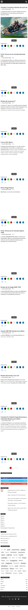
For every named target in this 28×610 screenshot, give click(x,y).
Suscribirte (24, 483)
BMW (2, 552)
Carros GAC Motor (7, 142)
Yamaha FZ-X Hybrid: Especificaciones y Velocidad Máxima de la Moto (14, 418)
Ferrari (13, 557)
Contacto (13, 606)
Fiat (16, 557)
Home (9, 606)
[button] (26, 1)
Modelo (23, 563)
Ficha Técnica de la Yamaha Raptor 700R (12, 232)
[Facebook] (9, 599)
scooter (7, 570)
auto (8, 550)
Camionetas (21, 552)
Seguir (25, 480)
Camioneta (13, 552)
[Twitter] (15, 599)
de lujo (10, 557)
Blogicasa (2, 516)
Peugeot (21, 568)
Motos (12, 568)
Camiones (7, 552)
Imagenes (13, 560)
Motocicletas (4, 568)
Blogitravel (3, 526)
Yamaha (20, 573)
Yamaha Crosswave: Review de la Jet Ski (14, 7)
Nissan (17, 568)
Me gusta (24, 478)
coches (4, 558)
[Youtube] (18, 599)
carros (9, 555)
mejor (2, 563)
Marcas (21, 560)
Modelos (4, 566)
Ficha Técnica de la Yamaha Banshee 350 (13, 55)
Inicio (1, 4)
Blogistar (2, 522)
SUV (15, 570)
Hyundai (7, 560)
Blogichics (3, 520)
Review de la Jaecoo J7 (8, 101)
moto (16, 566)
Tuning (2, 573)
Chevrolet (15, 554)
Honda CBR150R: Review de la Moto (12, 331)
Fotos (24, 558)
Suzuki (19, 571)
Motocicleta (22, 566)
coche (21, 555)
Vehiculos (8, 573)
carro (3, 555)
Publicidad (18, 606)
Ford (20, 557)
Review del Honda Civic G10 (10, 376)
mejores (9, 563)
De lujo (2, 589)
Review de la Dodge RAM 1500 (11, 287)
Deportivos (3, 587)
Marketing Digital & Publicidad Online (8, 527)
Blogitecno (3, 524)
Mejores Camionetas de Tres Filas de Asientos (16, 495)
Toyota (24, 571)
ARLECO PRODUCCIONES (6, 9)
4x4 (1, 549)
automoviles (15, 550)
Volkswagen (15, 573)
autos (23, 550)
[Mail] (12, 599)
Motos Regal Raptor (7, 188)
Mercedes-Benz (16, 563)
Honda (3, 560)
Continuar (14, 40)
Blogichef (2, 518)
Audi (5, 549)
